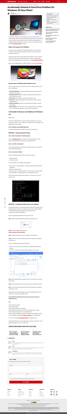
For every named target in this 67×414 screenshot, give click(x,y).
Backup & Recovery (21, 392)
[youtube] (51, 395)
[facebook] (5, 199)
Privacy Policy (33, 400)
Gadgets (30, 392)
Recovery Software (27, 315)
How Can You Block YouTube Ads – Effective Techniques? (51, 39)
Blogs (40, 391)
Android (9, 394)
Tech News (48, 1)
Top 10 (39, 1)
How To (34, 1)
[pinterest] (5, 203)
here (41, 63)
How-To (30, 394)
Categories (41, 392)
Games (30, 391)
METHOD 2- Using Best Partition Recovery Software (52, 23)
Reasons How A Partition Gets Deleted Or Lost (51, 18)
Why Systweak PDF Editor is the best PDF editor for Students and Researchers (52, 30)
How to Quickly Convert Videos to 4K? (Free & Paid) (13, 333)
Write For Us (41, 394)
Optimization (20, 391)
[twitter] (5, 201)
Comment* (11, 365)
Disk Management (17, 139)
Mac (8, 392)
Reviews (43, 1)
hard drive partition (17, 43)
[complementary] (4, 207)
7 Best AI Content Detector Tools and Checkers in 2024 (52, 33)
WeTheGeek (12, 1)
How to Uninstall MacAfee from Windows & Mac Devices (51, 42)
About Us (28, 400)
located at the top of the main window (17, 232)
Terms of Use (38, 400)
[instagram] (54, 392)
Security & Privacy (21, 394)
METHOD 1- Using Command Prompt (51, 20)
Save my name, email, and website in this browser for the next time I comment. (22, 378)
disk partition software (23, 317)
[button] (57, 1)
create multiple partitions (37, 60)
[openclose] (6, 1)
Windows (9, 391)
